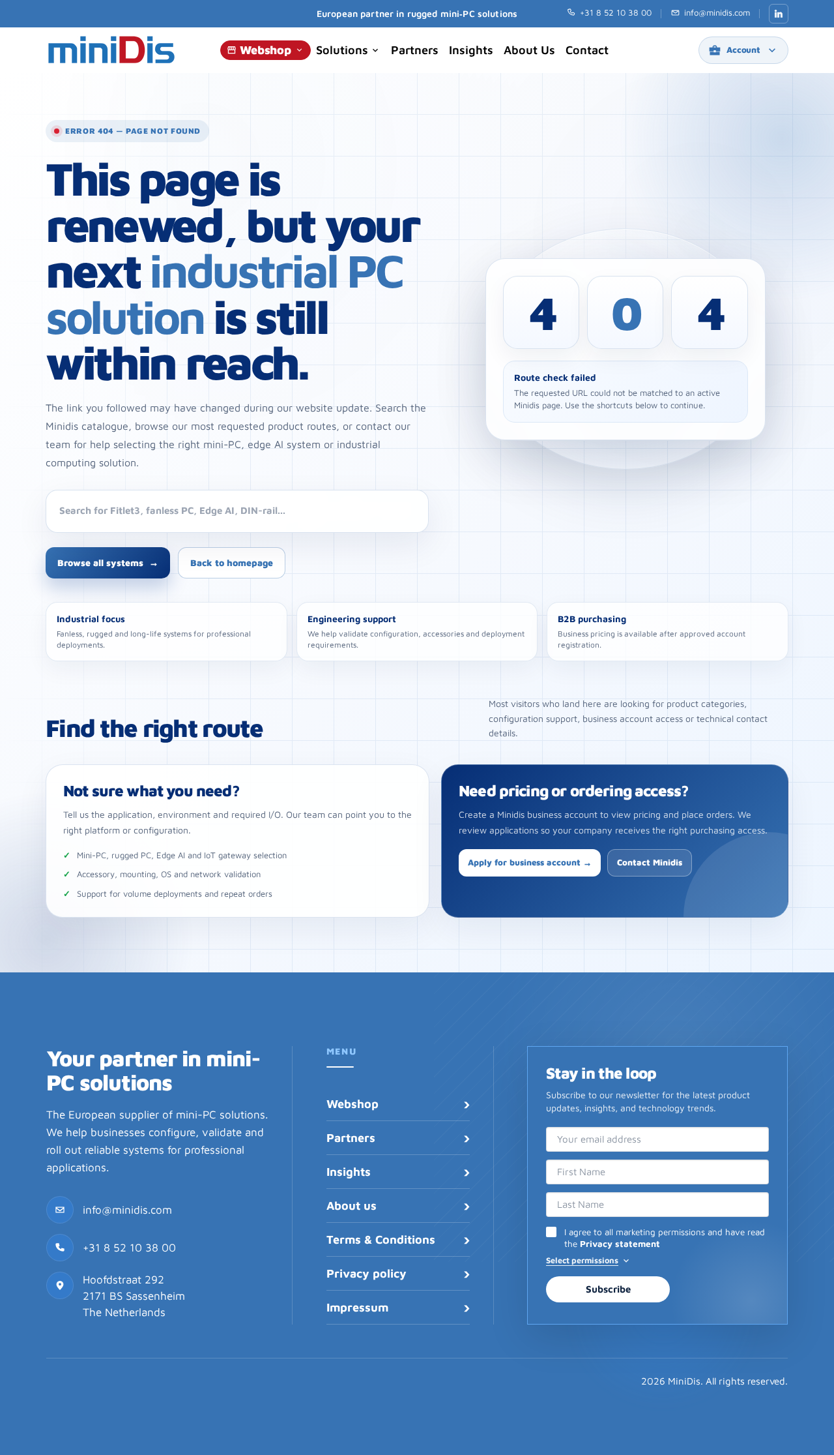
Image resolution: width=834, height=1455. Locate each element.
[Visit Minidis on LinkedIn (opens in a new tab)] (778, 13)
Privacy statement (620, 1243)
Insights (471, 50)
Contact (587, 50)
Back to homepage (231, 562)
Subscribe (608, 1289)
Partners (415, 50)
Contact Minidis (649, 862)
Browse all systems (107, 562)
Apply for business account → (530, 862)
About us (529, 50)
